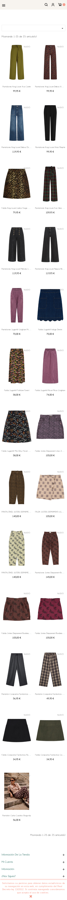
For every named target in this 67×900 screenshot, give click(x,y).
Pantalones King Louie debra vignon (50, 87)
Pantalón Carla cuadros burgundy (16, 815)
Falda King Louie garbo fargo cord (17, 208)
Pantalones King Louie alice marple (50, 147)
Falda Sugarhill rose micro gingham (50, 390)
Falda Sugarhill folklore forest (16, 390)
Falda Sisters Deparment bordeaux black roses (21, 633)
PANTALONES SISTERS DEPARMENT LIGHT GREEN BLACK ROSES (28, 573)
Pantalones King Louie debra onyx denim (19, 147)
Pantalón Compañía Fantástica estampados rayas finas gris (27, 694)
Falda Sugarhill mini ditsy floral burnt (17, 451)
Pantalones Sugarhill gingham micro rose (19, 329)
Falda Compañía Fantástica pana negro (19, 755)
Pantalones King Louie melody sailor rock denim (22, 269)
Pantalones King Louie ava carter (17, 87)
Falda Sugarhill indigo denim (50, 329)
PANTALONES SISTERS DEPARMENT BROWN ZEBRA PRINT (26, 512)
